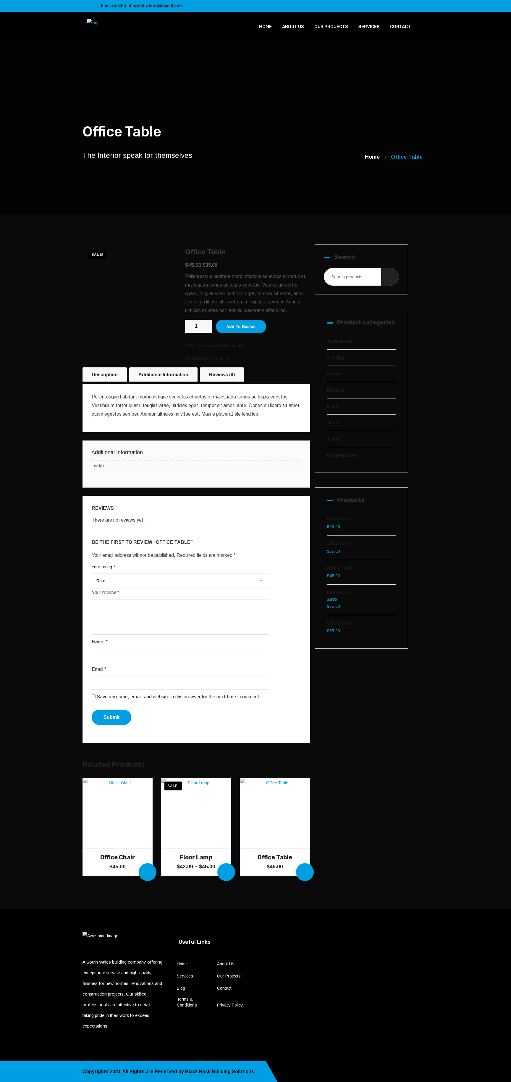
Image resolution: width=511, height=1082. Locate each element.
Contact (400, 26)
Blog (181, 988)
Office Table (275, 857)
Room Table (340, 567)
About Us (293, 26)
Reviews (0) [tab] (222, 374)
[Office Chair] (117, 813)
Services (369, 26)
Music (333, 406)
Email (99, 669)
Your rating (103, 567)
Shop (332, 422)
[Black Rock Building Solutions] (93, 22)
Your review (105, 592)
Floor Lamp (196, 857)
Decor (333, 373)
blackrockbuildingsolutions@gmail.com (142, 6)
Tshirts (333, 438)
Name (100, 641)
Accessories (339, 341)
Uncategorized (342, 455)
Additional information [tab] (163, 374)
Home (265, 26)
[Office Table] (275, 813)
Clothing (336, 357)
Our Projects (331, 26)
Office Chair (117, 857)
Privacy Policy (230, 1005)
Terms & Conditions (187, 1002)
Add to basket (241, 326)
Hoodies (220, 358)
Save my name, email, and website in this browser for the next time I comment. (179, 696)
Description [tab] (105, 374)
